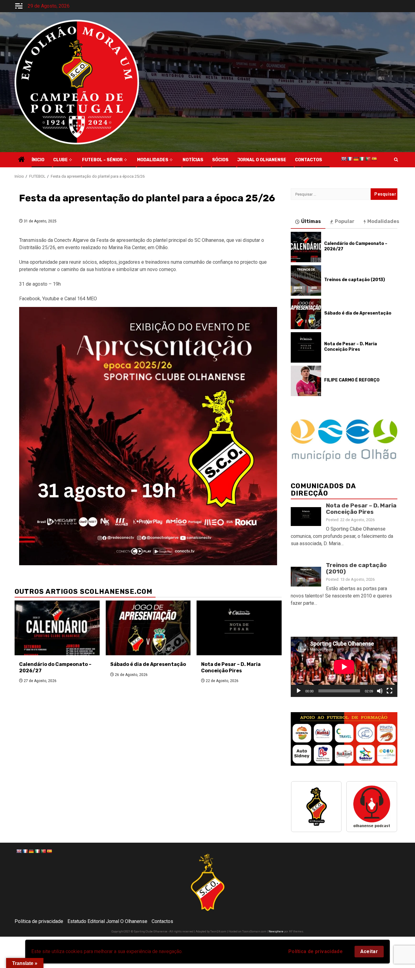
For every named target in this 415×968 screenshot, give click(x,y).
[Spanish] (374, 158)
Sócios (220, 159)
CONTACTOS (308, 159)
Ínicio (38, 159)
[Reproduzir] (299, 691)
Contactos (162, 921)
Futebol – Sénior (102, 159)
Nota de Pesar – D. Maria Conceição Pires (231, 667)
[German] (355, 158)
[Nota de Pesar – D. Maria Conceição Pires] (239, 628)
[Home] (21, 160)
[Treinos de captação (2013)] (306, 280)
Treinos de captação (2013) (354, 279)
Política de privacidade (315, 951)
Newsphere (276, 931)
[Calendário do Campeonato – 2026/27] (57, 628)
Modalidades (152, 159)
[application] (344, 667)
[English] (343, 158)
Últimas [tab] (311, 221)
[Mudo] (380, 691)
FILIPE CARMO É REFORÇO (351, 380)
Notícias (193, 159)
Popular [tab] (345, 221)
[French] (349, 158)
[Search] (396, 159)
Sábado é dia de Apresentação (148, 664)
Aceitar (369, 951)
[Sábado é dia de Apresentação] (148, 628)
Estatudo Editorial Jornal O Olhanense (107, 921)
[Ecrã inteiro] (389, 691)
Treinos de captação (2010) (356, 568)
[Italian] (362, 158)
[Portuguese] (368, 158)
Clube (60, 159)
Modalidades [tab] (383, 221)
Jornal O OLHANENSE (261, 159)
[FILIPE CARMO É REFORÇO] (306, 381)
